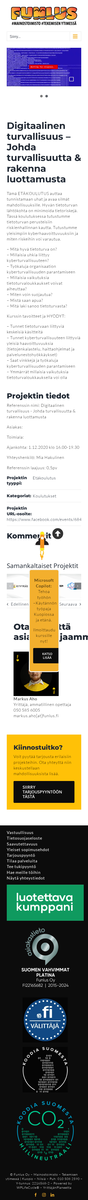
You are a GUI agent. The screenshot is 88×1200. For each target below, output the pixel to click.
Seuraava (68, 604)
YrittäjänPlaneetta (57, 1187)
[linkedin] (52, 1195)
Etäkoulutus (44, 477)
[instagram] (44, 1195)
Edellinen (20, 604)
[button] (10, 586)
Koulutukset (44, 495)
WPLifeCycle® (28, 1187)
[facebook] (36, 1195)
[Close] (58, 533)
